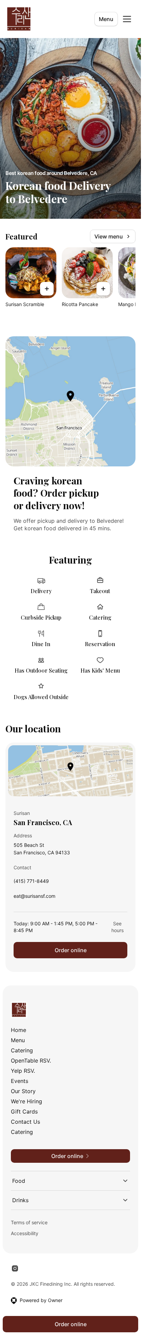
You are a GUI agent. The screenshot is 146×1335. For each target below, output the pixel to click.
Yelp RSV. (23, 1070)
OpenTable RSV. (31, 1060)
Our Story (23, 1091)
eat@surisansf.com (34, 897)
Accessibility (24, 1233)
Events (19, 1081)
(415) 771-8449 (31, 882)
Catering (22, 1050)
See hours (117, 927)
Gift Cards (24, 1111)
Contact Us (25, 1121)
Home (18, 1030)
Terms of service (29, 1222)
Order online (71, 950)
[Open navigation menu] (127, 19)
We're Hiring (26, 1101)
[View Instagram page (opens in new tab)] (15, 1268)
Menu (106, 19)
